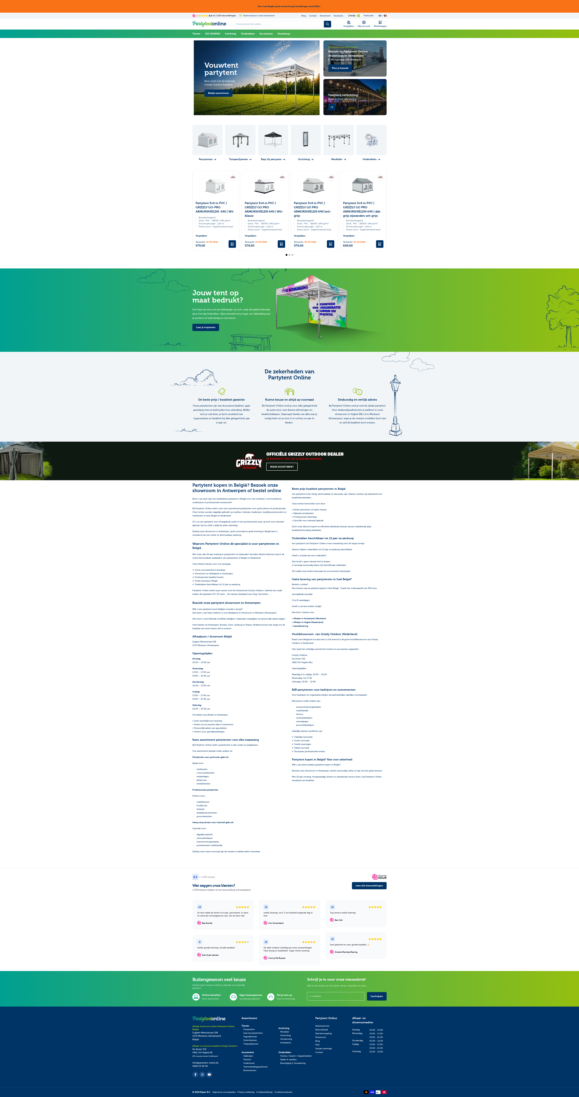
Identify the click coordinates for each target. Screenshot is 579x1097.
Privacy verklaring (245, 1092)
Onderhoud (248, 1063)
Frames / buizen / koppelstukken (296, 1056)
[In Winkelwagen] (232, 244)
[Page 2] (289, 255)
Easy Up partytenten (253, 1033)
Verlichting (285, 1035)
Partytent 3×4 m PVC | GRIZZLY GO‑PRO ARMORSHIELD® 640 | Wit (214, 207)
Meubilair (284, 1032)
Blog (303, 16)
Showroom (325, 16)
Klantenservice (322, 1026)
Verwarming (286, 1039)
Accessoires (266, 33)
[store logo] (209, 24)
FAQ (317, 1045)
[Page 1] (286, 255)
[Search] (327, 24)
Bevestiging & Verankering (292, 1063)
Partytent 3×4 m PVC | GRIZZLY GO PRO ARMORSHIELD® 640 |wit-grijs (312, 209)
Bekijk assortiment (282, 466)
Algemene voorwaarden (224, 1092)
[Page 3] (292, 255)
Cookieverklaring (264, 1092)
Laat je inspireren (205, 327)
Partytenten (249, 1029)
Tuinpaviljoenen (250, 1044)
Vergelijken (201, 236)
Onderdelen (248, 33)
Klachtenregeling (323, 1033)
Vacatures (338, 16)
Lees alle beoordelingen (369, 885)
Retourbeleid (321, 1030)
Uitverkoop (283, 33)
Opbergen (248, 1056)
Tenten (196, 33)
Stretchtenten (250, 1040)
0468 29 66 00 (200, 1066)
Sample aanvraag (323, 1048)
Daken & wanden (288, 1059)
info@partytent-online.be (205, 1063)
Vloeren (247, 1059)
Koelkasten (285, 1043)
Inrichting (230, 33)
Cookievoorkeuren (283, 1092)
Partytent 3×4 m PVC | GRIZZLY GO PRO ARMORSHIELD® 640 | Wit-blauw (264, 209)
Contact (313, 16)
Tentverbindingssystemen (255, 1067)
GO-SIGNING (212, 33)
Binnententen (249, 1070)
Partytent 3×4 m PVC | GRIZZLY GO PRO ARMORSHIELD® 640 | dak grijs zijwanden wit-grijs (361, 209)
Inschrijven (377, 996)
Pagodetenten (250, 1037)
